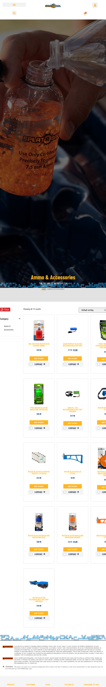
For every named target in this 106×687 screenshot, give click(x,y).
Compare (38, 364)
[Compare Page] (45, 364)
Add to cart (39, 358)
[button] (14, 5)
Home (44, 289)
